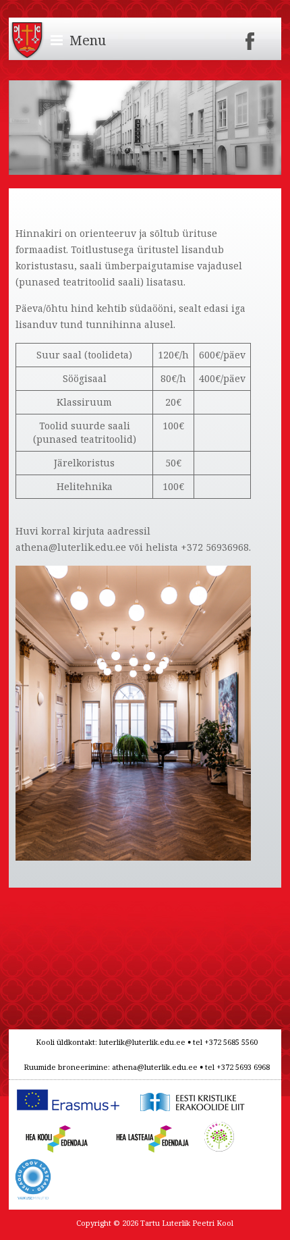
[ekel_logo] (190, 1091)
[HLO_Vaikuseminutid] (33, 1166)
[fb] (250, 36)
